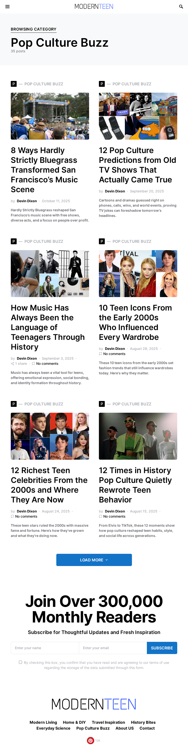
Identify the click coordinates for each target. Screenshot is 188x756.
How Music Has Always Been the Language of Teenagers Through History (48, 327)
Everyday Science (53, 728)
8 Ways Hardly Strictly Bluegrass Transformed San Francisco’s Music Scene (44, 169)
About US (125, 728)
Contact (147, 728)
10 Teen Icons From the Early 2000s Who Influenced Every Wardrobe (135, 322)
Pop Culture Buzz (93, 728)
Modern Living (43, 722)
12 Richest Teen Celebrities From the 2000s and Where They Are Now (49, 485)
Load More (91, 559)
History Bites (143, 722)
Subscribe (162, 647)
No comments (47, 363)
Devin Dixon (27, 201)
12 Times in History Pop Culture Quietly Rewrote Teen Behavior (135, 485)
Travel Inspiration (108, 722)
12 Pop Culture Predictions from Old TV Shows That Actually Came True (137, 164)
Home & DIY (74, 722)
